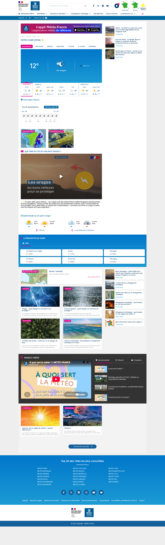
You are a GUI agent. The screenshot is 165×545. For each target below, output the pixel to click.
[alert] (143, 6)
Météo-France (89, 523)
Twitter (98, 6)
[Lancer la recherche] (85, 5)
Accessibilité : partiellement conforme (124, 500)
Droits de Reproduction (89, 500)
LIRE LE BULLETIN (93, 277)
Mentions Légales (36, 500)
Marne (34, 36)
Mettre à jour (50, 107)
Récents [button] (121, 360)
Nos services (98, 14)
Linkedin (103, 6)
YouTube (93, 492)
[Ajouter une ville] (46, 18)
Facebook (93, 6)
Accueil (22, 36)
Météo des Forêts (27, 14)
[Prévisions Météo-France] (35, 5)
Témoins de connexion (51, 500)
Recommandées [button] (103, 360)
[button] (143, 14)
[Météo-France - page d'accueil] (89, 512)
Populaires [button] (138, 360)
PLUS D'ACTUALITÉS (81, 447)
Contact (141, 500)
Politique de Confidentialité (70, 500)
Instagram (86, 492)
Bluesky (108, 6)
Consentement (104, 500)
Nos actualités (111, 14)
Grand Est (28, 36)
